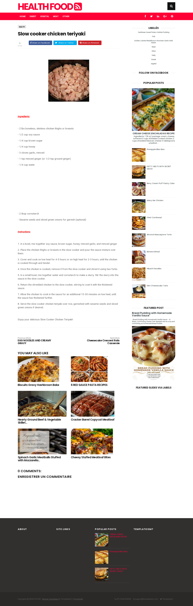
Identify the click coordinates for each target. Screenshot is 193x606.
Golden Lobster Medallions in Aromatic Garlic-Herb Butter (153, 42)
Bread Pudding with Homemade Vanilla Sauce (152, 314)
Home (23, 16)
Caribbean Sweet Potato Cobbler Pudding (153, 32)
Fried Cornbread (154, 217)
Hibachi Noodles (154, 268)
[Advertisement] (70, 187)
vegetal (153, 64)
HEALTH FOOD (46, 7)
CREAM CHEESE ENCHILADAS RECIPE (154, 133)
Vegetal (44, 16)
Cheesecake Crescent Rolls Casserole (103, 341)
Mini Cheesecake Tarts (157, 285)
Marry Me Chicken (155, 200)
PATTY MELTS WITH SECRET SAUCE (159, 167)
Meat (56, 16)
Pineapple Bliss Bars (156, 149)
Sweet (33, 16)
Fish (153, 36)
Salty (22, 27)
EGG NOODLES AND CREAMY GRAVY (34, 341)
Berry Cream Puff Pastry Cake (160, 183)
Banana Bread (153, 251)
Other (65, 16)
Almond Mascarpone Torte (159, 234)
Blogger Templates (50, 599)
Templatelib (78, 599)
